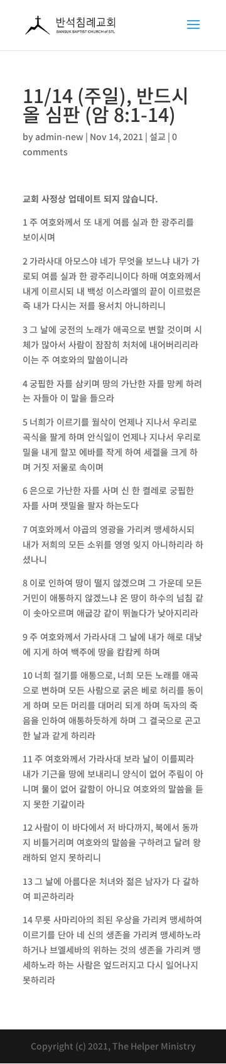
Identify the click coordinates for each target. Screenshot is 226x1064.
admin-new (59, 136)
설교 (157, 136)
